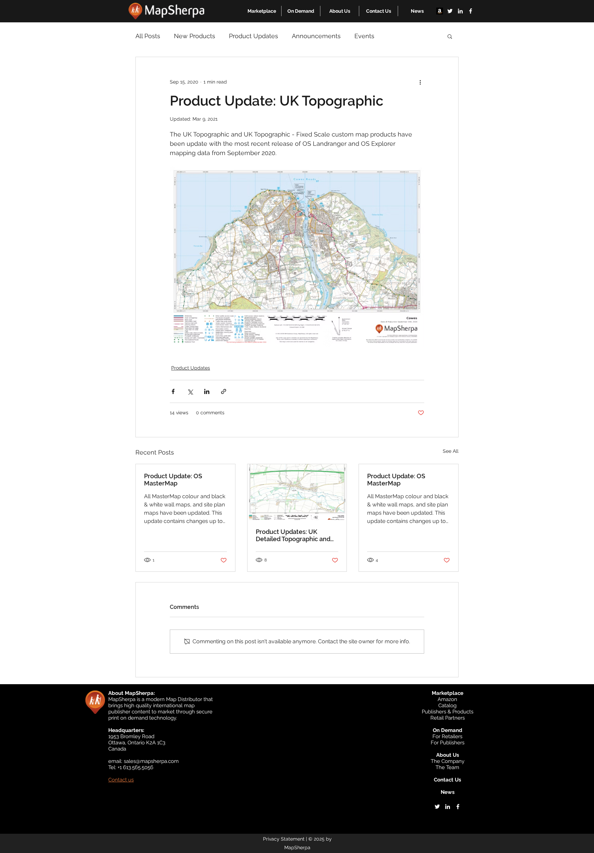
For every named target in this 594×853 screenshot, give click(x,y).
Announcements (316, 36)
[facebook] (470, 11)
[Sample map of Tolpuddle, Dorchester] (297, 492)
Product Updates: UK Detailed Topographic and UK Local (293, 535)
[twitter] (450, 11)
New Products (194, 36)
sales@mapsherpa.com (151, 761)
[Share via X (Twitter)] (190, 391)
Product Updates (253, 36)
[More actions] (420, 82)
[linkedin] (460, 11)
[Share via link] (223, 391)
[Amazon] (439, 11)
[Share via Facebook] (173, 391)
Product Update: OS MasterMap (173, 479)
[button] (261, 11)
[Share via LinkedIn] (207, 391)
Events (364, 36)
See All (451, 451)
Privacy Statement (284, 839)
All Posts (147, 36)
